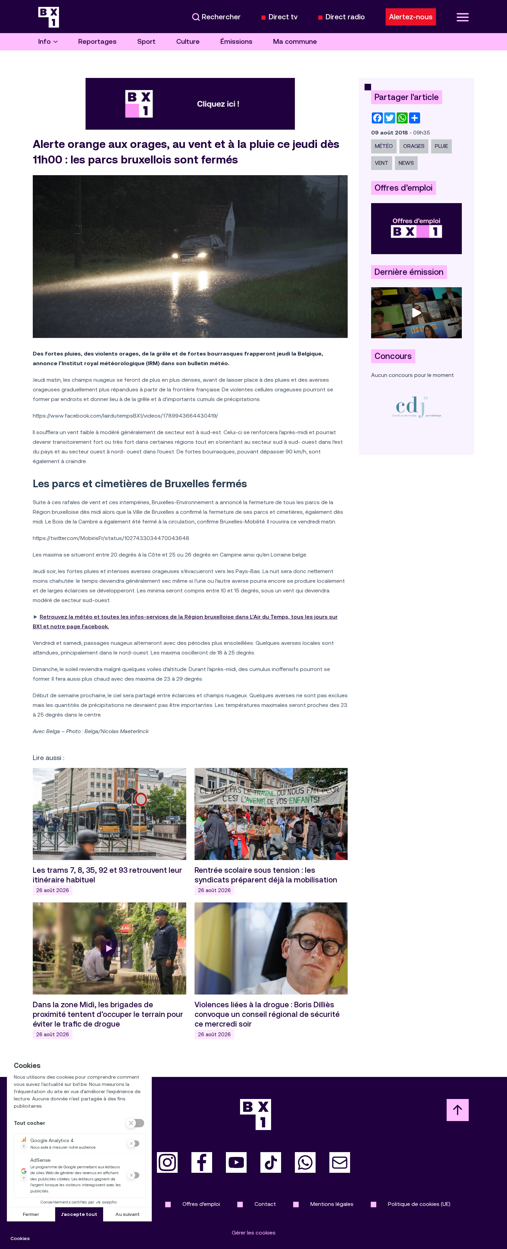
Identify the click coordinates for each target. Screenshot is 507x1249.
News (406, 163)
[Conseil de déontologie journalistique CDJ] (416, 406)
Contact (265, 1204)
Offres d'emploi (201, 1204)
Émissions (236, 42)
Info (44, 42)
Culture (188, 42)
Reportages (97, 42)
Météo (384, 146)
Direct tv (283, 17)
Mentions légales (332, 1204)
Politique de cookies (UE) (419, 1204)
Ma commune (295, 42)
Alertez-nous (411, 17)
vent (381, 163)
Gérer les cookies (254, 1233)
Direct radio (345, 17)
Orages (414, 146)
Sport (146, 42)
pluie (441, 146)
